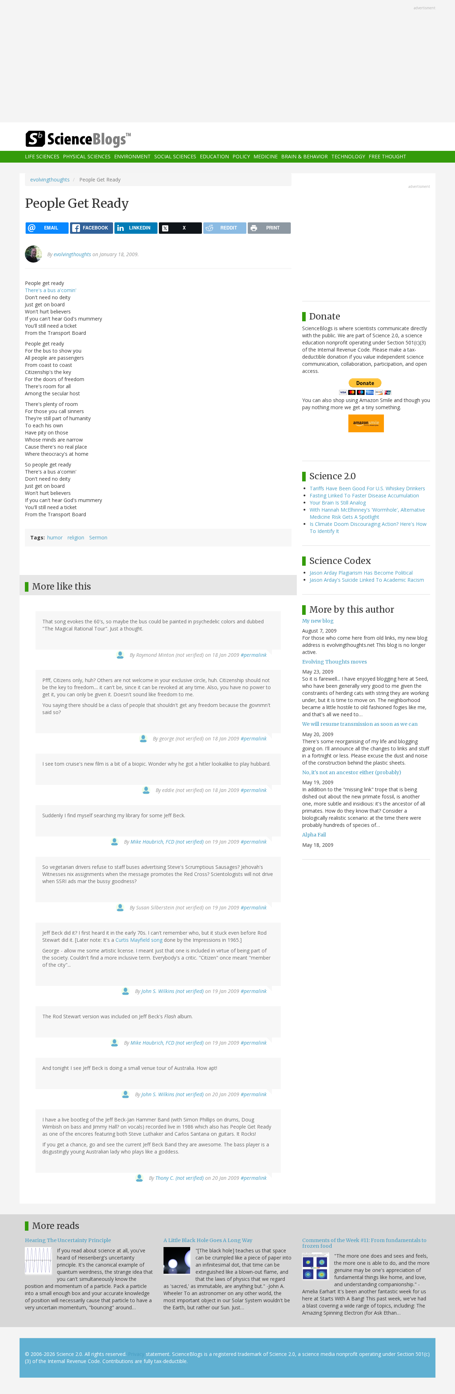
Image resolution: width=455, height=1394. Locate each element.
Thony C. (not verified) (179, 1177)
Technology (348, 156)
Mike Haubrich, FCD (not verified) (167, 841)
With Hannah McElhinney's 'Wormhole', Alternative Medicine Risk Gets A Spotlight (367, 513)
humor (55, 537)
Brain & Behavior (304, 156)
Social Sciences (175, 156)
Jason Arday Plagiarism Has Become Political (361, 572)
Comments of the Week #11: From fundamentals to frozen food (364, 1243)
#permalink (254, 654)
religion (76, 537)
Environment (132, 156)
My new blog (318, 621)
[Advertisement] (227, 62)
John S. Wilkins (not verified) (172, 991)
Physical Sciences (87, 156)
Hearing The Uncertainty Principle (68, 1240)
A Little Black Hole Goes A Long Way (208, 1240)
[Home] (92, 139)
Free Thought (387, 156)
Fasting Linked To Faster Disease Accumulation (364, 495)
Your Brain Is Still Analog (338, 502)
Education (214, 156)
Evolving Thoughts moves (334, 662)
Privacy (136, 1354)
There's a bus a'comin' (50, 290)
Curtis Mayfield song (139, 939)
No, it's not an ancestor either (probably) (351, 772)
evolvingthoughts (50, 179)
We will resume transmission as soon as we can (360, 724)
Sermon (98, 537)
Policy (241, 156)
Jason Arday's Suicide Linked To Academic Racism (367, 579)
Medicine (265, 156)
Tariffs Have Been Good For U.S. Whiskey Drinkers (367, 488)
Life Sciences (42, 156)
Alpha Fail (314, 834)
